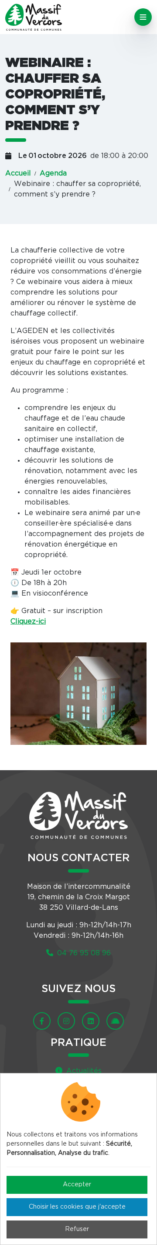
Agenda (53, 173)
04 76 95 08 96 (83, 953)
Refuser (77, 1229)
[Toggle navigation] (143, 17)
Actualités (83, 1070)
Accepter (77, 1185)
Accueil (18, 173)
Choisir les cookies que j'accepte (77, 1207)
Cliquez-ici (28, 621)
